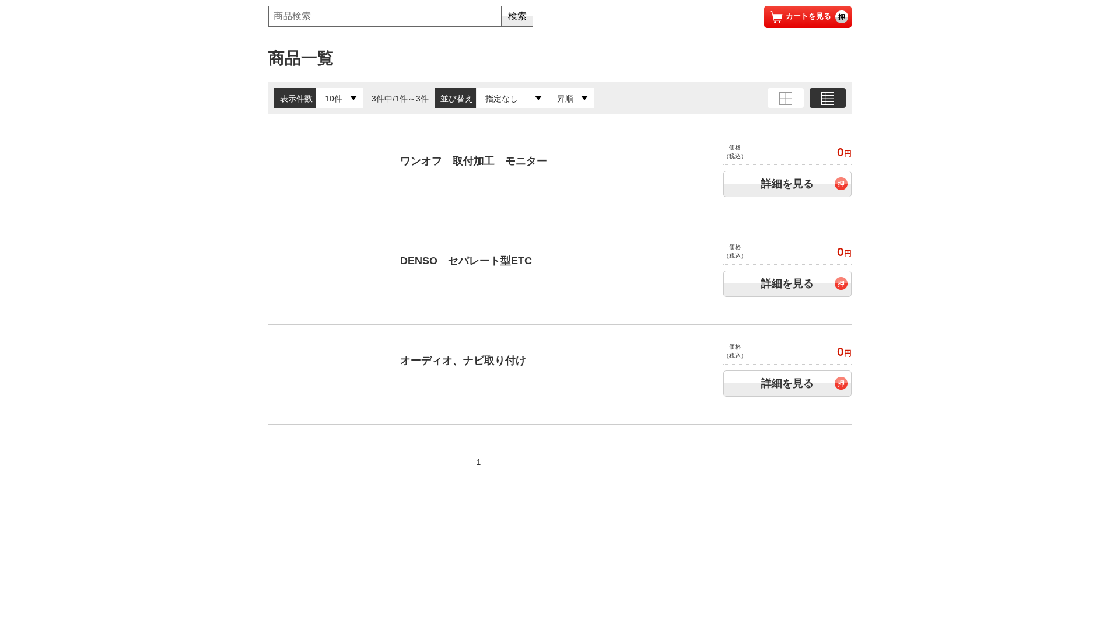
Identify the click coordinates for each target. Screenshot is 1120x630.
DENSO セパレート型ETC (466, 261)
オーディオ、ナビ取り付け (463, 360)
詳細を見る (787, 184)
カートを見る (808, 16)
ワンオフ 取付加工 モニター (473, 161)
